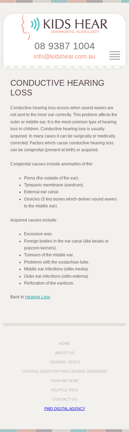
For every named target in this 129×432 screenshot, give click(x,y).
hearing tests (65, 362)
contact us (64, 399)
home (64, 343)
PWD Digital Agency (64, 409)
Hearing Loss (37, 297)
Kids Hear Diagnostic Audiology (64, 27)
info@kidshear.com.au (64, 56)
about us (64, 353)
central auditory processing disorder (64, 371)
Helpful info (64, 390)
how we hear (64, 381)
